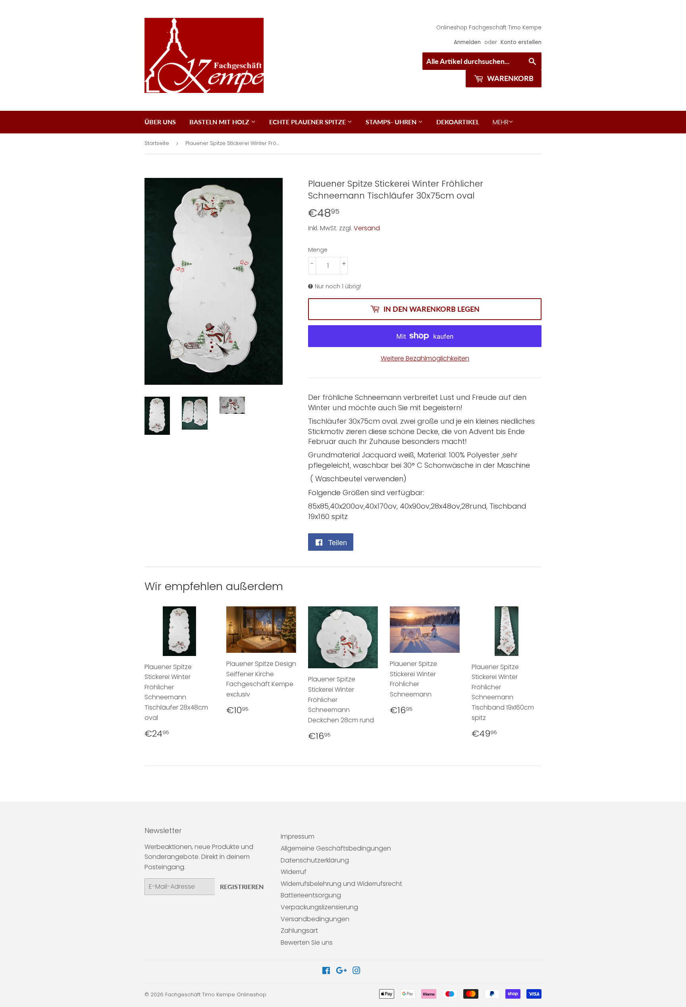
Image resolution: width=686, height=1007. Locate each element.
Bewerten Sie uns (307, 942)
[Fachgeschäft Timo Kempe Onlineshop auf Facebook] (326, 971)
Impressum (297, 836)
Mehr (501, 122)
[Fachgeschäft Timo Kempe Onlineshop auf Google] (341, 971)
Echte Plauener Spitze (308, 121)
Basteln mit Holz (220, 121)
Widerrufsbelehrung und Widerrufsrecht (341, 883)
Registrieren (242, 886)
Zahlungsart (299, 930)
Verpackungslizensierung (319, 907)
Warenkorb (510, 78)
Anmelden (467, 42)
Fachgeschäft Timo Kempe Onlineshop (215, 994)
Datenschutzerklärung (315, 860)
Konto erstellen (521, 42)
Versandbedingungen (315, 919)
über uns (160, 121)
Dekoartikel (457, 121)
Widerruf (293, 871)
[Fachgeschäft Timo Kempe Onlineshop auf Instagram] (356, 971)
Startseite (157, 143)
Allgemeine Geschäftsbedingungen (336, 848)
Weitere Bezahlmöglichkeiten (425, 358)
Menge (318, 250)
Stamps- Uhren (392, 121)
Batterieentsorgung (311, 895)
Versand (367, 228)
